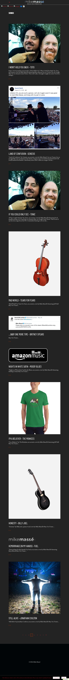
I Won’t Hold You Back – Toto (21, 67)
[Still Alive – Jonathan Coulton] (34, 588)
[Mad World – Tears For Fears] (34, 263)
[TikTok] (24, 6)
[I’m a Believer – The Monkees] (34, 408)
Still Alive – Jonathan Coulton (23, 618)
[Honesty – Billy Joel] (34, 486)
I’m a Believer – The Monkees (21, 438)
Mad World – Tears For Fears (22, 300)
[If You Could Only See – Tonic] (34, 190)
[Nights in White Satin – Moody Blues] (28, 355)
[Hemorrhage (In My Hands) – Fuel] (22, 539)
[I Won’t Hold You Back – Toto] (34, 43)
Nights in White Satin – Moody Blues (25, 366)
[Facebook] (10, 6)
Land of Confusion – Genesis (22, 153)
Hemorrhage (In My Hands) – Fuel (23, 546)
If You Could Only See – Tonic (22, 214)
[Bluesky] (21, 6)
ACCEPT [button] (64, 677)
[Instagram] (17, 6)
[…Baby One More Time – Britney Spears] (34, 323)
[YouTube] (4, 6)
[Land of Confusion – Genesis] (34, 117)
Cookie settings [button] (56, 677)
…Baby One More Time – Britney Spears (26, 334)
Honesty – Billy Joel (18, 523)
